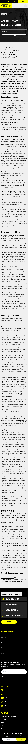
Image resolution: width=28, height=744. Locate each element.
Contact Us (4, 719)
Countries (4, 648)
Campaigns (4, 637)
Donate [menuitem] (24, 2)
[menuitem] (2, 1)
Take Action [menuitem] (11, 2)
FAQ (2, 725)
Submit (3, 676)
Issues (3, 642)
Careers (3, 729)
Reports (3, 653)
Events (2, 722)
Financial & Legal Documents (8, 716)
